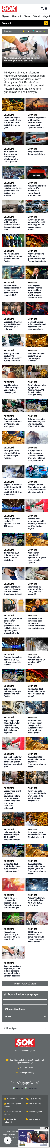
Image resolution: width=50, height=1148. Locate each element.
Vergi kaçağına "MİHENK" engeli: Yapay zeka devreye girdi (12, 389)
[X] (18, 1083)
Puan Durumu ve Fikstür (12, 1113)
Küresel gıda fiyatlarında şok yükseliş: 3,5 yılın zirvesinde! (12, 936)
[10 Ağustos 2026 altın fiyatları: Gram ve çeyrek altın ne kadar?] (37, 675)
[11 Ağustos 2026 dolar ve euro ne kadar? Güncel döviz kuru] (13, 539)
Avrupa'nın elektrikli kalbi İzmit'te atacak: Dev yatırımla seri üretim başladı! (37, 191)
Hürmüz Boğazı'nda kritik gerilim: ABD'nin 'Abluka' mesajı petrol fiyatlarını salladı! (37, 122)
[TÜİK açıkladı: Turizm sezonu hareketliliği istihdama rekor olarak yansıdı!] (13, 138)
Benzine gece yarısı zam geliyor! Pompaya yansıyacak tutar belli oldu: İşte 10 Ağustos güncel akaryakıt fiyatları (13, 625)
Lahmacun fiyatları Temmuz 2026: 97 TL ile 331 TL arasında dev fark (12, 836)
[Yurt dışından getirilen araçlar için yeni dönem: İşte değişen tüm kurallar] (13, 172)
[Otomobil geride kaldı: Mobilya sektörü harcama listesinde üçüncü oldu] (13, 206)
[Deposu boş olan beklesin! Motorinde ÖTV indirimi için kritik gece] (13, 405)
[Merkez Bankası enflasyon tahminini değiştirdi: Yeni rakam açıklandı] (37, 308)
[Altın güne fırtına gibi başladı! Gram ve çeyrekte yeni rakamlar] (13, 437)
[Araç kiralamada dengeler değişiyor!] (37, 138)
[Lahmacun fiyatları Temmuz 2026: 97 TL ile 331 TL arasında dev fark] (13, 819)
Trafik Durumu (35, 1104)
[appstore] (18, 1089)
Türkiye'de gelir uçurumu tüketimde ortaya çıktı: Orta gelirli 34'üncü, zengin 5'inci (37, 796)
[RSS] (37, 1083)
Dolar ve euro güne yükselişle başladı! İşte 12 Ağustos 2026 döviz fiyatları (36, 423)
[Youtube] (27, 1083)
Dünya (27, 16)
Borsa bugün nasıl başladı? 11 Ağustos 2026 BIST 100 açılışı (13, 522)
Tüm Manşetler (35, 1111)
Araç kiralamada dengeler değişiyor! (36, 152)
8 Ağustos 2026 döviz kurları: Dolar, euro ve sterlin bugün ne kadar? (13, 867)
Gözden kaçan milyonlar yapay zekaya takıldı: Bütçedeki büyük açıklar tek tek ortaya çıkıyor (35, 726)
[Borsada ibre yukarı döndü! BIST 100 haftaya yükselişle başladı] (13, 644)
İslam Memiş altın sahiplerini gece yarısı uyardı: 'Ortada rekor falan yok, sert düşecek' (36, 623)
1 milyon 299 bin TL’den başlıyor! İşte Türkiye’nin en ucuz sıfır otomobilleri (37, 488)
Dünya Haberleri (9, 1134)
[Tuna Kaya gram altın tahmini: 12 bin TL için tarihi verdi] (37, 819)
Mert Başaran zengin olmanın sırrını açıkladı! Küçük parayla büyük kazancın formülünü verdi (35, 291)
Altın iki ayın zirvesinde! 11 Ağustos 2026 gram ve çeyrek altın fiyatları (37, 558)
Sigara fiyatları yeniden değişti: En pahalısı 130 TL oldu (36, 661)
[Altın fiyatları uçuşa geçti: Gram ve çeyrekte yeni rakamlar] (37, 340)
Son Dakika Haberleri (10, 1120)
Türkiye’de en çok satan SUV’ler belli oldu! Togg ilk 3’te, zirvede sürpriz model (36, 225)
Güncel (36, 16)
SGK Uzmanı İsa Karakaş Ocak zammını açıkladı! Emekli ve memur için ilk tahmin (36, 937)
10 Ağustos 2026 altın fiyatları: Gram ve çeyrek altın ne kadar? (37, 693)
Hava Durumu (35, 1099)
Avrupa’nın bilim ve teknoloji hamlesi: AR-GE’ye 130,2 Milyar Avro (36, 901)
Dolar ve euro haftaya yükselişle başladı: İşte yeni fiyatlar (12, 693)
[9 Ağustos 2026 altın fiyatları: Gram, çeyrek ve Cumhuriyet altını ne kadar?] (37, 743)
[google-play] (30, 1089)
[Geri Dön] (8, 1140)
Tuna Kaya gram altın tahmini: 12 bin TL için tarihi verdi (37, 834)
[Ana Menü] (46, 8)
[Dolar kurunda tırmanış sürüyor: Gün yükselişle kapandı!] (37, 573)
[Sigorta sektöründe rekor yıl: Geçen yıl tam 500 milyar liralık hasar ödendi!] (13, 573)
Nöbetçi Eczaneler (15, 1099)
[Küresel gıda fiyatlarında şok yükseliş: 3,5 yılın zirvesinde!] (13, 918)
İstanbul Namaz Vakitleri (12, 1105)
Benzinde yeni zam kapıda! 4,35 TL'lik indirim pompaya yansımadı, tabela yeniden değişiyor (12, 971)
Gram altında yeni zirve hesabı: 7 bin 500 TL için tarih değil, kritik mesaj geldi (12, 122)
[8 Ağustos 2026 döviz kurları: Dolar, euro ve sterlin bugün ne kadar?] (13, 850)
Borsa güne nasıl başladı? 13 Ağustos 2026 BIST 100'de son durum (13, 357)
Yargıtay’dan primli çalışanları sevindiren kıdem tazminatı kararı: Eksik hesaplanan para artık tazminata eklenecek (12, 799)
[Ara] (42, 8)
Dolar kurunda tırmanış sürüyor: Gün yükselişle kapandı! (35, 590)
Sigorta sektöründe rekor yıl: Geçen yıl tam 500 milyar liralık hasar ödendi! (13, 590)
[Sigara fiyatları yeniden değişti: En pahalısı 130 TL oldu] (37, 644)
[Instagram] (23, 1083)
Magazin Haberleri (16, 1137)
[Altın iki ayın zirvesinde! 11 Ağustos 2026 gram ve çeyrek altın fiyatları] (37, 539)
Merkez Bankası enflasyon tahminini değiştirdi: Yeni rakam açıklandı (37, 325)
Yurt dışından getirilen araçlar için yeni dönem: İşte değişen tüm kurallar (13, 191)
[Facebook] (13, 1083)
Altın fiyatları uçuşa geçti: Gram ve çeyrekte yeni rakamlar (37, 357)
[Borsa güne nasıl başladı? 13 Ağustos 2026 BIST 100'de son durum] (13, 340)
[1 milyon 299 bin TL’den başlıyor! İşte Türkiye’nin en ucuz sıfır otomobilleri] (37, 471)
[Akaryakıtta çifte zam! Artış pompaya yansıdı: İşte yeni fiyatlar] (13, 240)
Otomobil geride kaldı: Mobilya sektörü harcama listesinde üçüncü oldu (12, 225)
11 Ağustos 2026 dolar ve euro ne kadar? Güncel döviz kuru (11, 556)
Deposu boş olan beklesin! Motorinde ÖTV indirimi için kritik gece (13, 423)
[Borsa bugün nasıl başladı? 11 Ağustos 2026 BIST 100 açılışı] (13, 505)
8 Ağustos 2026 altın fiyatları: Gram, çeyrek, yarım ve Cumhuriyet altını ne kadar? (37, 869)
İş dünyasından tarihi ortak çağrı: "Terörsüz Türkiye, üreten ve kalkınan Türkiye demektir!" (36, 455)
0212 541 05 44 (26, 1068)
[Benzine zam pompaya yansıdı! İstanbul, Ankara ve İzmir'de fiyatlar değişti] (37, 505)
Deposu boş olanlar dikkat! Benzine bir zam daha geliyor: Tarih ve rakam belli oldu (13, 762)
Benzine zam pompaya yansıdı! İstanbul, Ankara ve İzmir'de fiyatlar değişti (37, 523)
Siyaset (5, 16)
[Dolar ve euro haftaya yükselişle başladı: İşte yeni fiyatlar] (13, 675)
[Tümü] (45, 1028)
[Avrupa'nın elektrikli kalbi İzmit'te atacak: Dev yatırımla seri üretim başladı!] (37, 172)
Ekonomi (16, 16)
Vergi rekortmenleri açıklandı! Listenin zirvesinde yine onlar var (13, 325)
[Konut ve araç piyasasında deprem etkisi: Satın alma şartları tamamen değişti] (13, 884)
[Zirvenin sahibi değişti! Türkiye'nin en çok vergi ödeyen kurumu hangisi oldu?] (13, 272)
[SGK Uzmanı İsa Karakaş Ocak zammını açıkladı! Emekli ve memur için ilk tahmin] (37, 918)
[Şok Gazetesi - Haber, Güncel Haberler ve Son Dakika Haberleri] (9, 9)
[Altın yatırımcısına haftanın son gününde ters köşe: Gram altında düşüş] (37, 240)
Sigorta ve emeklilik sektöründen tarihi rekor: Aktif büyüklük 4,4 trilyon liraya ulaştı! (13, 489)
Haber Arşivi (34, 1119)
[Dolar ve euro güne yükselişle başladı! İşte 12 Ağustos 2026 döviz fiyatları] (37, 405)
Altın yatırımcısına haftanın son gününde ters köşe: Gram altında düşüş (37, 257)
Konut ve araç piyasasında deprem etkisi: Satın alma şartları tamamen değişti (12, 903)
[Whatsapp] (32, 1083)
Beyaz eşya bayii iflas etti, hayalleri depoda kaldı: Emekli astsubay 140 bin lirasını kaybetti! (12, 726)
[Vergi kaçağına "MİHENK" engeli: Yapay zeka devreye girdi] (13, 371)
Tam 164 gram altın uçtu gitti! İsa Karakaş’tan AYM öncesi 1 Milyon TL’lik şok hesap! (37, 390)
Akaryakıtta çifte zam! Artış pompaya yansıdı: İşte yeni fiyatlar (13, 257)
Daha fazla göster (25, 983)
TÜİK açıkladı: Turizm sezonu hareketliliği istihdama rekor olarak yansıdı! (11, 156)
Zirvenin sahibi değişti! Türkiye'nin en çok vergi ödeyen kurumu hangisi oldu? (12, 290)
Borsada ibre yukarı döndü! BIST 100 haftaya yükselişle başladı (13, 661)
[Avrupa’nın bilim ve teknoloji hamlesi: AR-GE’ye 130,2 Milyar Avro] (37, 884)
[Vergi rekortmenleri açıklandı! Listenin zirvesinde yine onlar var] (13, 308)
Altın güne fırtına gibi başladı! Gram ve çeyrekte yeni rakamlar (12, 454)
